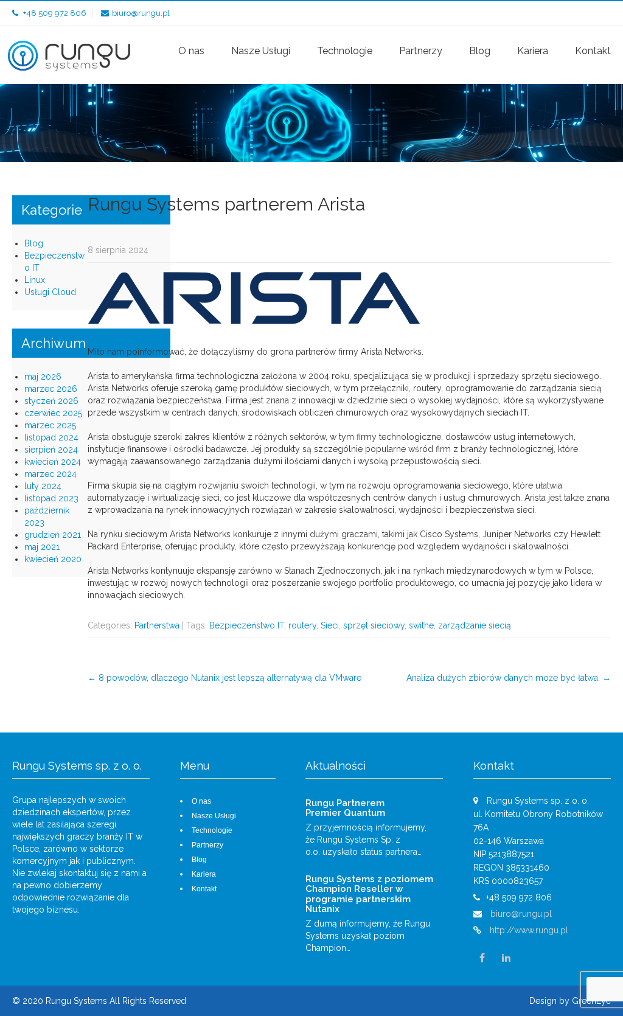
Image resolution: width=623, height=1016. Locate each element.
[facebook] (482, 958)
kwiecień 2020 (53, 559)
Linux (34, 280)
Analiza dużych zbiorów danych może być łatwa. (508, 678)
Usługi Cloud (50, 292)
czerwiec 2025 (53, 413)
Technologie (344, 51)
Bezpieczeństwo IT (246, 625)
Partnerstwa (156, 625)
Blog (479, 51)
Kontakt (593, 51)
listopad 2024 (51, 437)
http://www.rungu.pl (529, 930)
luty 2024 (42, 486)
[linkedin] (506, 958)
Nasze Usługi (260, 51)
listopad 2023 (51, 498)
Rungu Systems (78, 1001)
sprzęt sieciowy (374, 625)
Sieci (330, 625)
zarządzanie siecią (474, 625)
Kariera (532, 51)
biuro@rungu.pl (141, 13)
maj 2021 (42, 547)
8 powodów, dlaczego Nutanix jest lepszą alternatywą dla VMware (224, 678)
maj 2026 (42, 376)
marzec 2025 (50, 425)
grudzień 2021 (52, 535)
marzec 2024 (50, 474)
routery (302, 625)
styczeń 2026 (51, 401)
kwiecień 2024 (52, 462)
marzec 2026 (50, 389)
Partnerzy (420, 51)
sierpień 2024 (51, 449)
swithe (421, 625)
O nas (191, 51)
